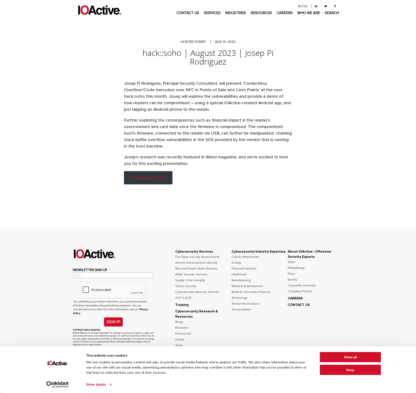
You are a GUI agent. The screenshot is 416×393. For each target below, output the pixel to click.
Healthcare (239, 274)
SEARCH (332, 13)
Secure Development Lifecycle (196, 262)
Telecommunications (246, 303)
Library (179, 339)
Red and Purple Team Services (196, 268)
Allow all (350, 357)
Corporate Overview (302, 285)
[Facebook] (335, 6)
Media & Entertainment (247, 286)
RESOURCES (261, 13)
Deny (350, 370)
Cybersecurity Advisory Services (197, 292)
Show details (96, 384)
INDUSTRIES (235, 13)
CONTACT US (188, 13)
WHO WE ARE (308, 13)
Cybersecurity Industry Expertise (259, 251)
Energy (236, 262)
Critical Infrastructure (245, 256)
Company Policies (300, 291)
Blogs (179, 321)
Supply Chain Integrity (190, 280)
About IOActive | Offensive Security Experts (309, 254)
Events (292, 279)
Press (291, 273)
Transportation (241, 309)
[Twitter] (325, 6)
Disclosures (183, 333)
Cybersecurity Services (194, 251)
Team (291, 262)
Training (181, 305)
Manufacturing (241, 280)
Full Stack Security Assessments (197, 256)
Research (181, 327)
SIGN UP (113, 322)
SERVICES (212, 13)
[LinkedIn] (316, 6)
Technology (239, 297)
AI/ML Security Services (191, 274)
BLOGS (302, 6)
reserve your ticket (148, 177)
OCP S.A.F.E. (183, 297)
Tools (178, 345)
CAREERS (285, 13)
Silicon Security (185, 286)
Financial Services (244, 268)
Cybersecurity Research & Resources (196, 314)
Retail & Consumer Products (251, 292)
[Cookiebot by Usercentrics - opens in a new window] (57, 384)
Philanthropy (296, 268)
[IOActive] (99, 10)
